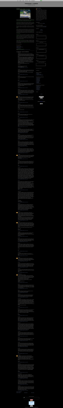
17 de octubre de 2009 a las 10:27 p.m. (23, 102)
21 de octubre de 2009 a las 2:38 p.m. (23, 272)
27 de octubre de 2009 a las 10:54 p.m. (23, 390)
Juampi (18, 154)
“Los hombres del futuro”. (18, 48)
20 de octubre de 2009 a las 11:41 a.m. (23, 230)
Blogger (33, 407)
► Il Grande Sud (37, 88)
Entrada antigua (32, 392)
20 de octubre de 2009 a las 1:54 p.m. (23, 241)
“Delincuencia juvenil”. (18, 47)
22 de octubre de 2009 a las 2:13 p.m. (23, 315)
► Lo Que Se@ (37, 81)
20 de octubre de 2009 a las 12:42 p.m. (23, 236)
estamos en (32, 403)
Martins (18, 211)
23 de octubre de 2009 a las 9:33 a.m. (23, 353)
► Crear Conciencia (38, 78)
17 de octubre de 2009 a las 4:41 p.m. (23, 67)
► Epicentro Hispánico (38, 87)
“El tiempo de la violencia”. (18, 46)
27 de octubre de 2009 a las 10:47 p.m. (23, 384)
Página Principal (25, 392)
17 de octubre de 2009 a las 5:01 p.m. (23, 74)
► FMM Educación (38, 79)
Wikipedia (44, 23)
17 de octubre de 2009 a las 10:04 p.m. (23, 94)
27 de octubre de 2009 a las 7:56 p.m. (23, 378)
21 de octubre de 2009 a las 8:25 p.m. (23, 288)
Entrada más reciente (18, 392)
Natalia (18, 257)
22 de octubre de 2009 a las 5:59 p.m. (23, 321)
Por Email (41, 29)
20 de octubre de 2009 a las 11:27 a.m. (23, 220)
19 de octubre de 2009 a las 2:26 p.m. (23, 139)
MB (37, 407)
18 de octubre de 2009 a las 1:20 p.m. (23, 117)
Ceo (18, 180)
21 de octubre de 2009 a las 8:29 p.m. (23, 292)
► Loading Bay (37, 82)
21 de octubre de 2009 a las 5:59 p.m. (23, 282)
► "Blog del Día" (37, 73)
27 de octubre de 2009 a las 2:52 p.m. (23, 372)
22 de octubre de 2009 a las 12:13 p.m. (23, 307)
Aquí (28, 63)
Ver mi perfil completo (38, 20)
